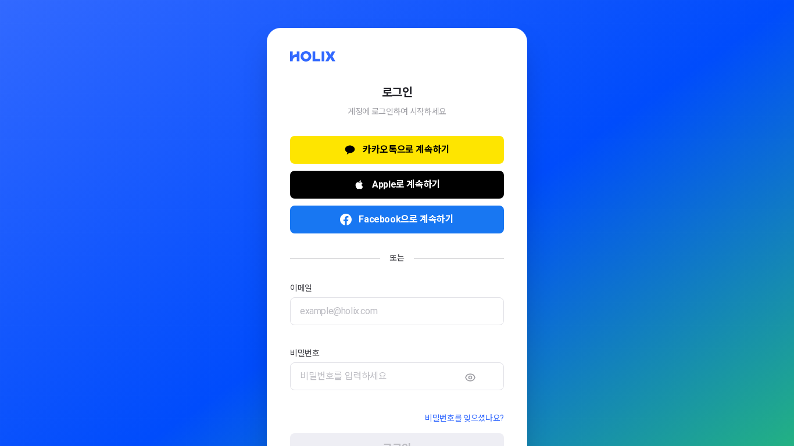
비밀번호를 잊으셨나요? (464, 418)
